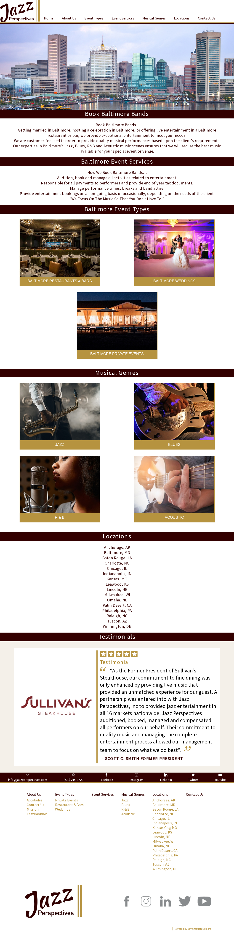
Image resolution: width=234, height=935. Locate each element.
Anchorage (113, 547)
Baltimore (113, 552)
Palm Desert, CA (165, 850)
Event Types (93, 18)
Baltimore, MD (163, 804)
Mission (33, 809)
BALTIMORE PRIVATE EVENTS (117, 354)
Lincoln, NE (161, 836)
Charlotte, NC (163, 814)
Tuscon (113, 621)
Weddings (62, 809)
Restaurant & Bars (69, 804)
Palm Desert (114, 605)
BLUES (174, 445)
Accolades (34, 800)
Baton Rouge (113, 557)
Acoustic (128, 814)
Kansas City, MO (164, 827)
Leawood (114, 584)
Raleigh (113, 615)
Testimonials (37, 814)
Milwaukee (113, 594)
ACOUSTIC (174, 517)
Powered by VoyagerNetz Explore (192, 928)
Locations (181, 18)
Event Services (123, 18)
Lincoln (113, 589)
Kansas (112, 578)
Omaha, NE (161, 846)
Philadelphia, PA (165, 855)
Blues (125, 804)
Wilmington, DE (164, 868)
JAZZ (59, 445)
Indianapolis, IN (164, 823)
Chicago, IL (117, 568)
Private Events (66, 800)
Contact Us (206, 18)
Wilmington (113, 626)
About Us (69, 18)
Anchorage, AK (163, 800)
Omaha (113, 600)
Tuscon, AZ (160, 864)
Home (48, 18)
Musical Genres (154, 18)
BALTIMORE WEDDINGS (174, 281)
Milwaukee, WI (163, 841)
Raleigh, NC (161, 859)
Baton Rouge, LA (165, 809)
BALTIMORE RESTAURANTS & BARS (59, 281)
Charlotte (113, 563)
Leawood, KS (162, 832)
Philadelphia (113, 610)
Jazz (125, 800)
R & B (59, 517)
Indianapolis (114, 573)
